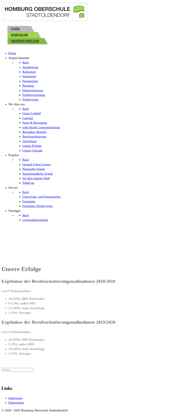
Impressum (15, 398)
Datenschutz (16, 402)
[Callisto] (45, 21)
